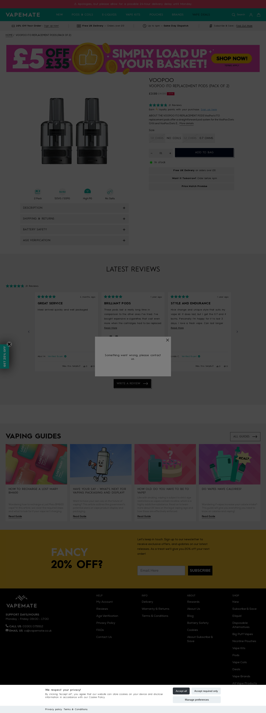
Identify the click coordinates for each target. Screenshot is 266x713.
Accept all (181, 691)
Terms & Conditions (75, 709)
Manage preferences (197, 699)
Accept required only (206, 691)
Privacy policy (53, 709)
